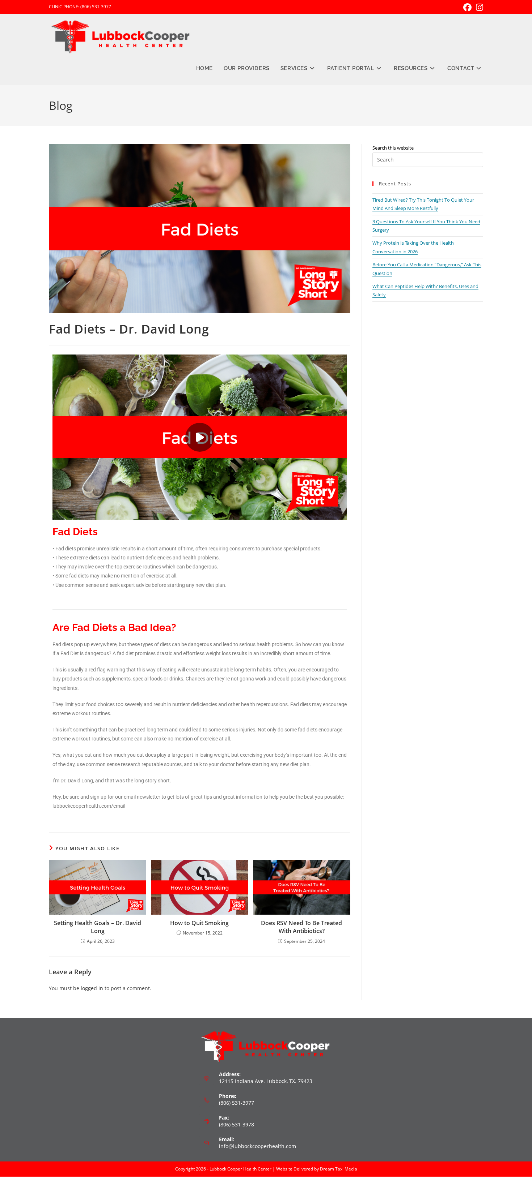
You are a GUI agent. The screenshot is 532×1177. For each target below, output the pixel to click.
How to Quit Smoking (199, 923)
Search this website (393, 148)
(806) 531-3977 (95, 7)
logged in (92, 988)
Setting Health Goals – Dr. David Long (97, 927)
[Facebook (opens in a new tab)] (467, 7)
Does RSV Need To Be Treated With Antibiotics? (301, 927)
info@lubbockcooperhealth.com (257, 1146)
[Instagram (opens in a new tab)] (478, 7)
